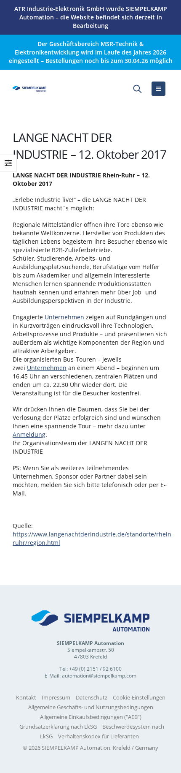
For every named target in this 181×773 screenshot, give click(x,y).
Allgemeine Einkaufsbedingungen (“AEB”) (90, 717)
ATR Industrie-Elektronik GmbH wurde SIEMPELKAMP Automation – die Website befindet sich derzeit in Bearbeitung (90, 17)
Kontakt (26, 697)
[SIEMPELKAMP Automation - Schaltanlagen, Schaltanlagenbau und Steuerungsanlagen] (29, 89)
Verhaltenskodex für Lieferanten (98, 736)
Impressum (56, 697)
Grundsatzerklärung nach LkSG (58, 726)
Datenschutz (91, 697)
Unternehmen (64, 317)
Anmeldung (29, 434)
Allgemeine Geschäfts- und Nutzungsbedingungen (90, 707)
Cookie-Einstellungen (139, 697)
